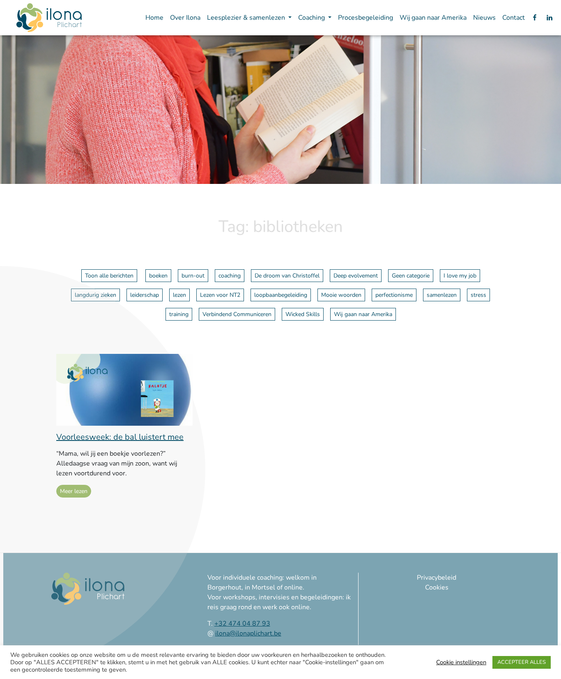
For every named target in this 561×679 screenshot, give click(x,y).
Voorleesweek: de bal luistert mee (120, 437)
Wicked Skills (302, 314)
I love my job (460, 276)
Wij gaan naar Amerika (433, 17)
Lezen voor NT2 (220, 295)
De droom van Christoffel (287, 276)
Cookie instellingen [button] (461, 662)
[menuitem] (154, 17)
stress (478, 295)
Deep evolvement (355, 276)
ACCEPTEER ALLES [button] (521, 662)
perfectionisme (394, 295)
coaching (229, 276)
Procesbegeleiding (365, 17)
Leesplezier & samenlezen (247, 17)
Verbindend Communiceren (236, 314)
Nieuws (484, 17)
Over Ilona (185, 17)
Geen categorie (411, 276)
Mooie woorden (341, 295)
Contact (513, 17)
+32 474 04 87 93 (242, 623)
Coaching (312, 17)
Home (154, 17)
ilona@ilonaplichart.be (248, 633)
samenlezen (442, 295)
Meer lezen (73, 491)
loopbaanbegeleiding (280, 295)
